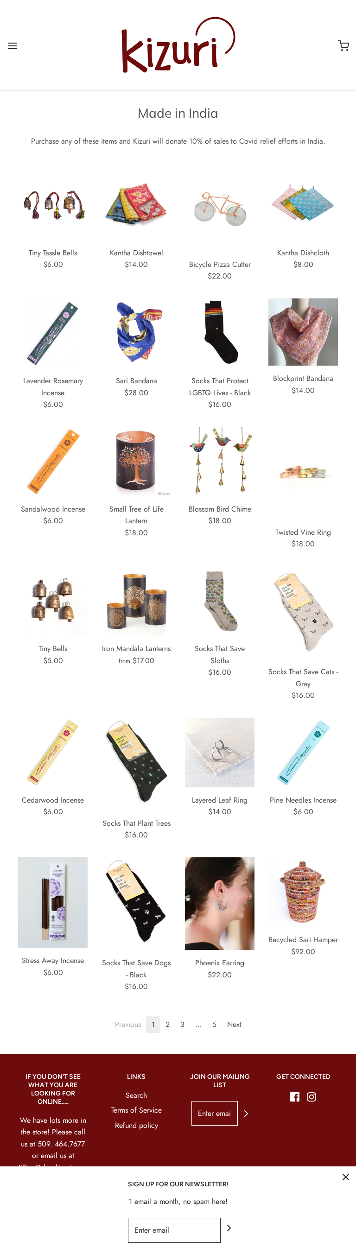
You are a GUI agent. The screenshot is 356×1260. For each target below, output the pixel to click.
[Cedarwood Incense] (53, 752)
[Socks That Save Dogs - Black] (136, 903)
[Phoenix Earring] (219, 903)
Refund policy (136, 1125)
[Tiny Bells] (53, 601)
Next (234, 1024)
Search (136, 1095)
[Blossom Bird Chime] (219, 461)
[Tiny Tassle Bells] (53, 205)
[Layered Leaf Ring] (219, 752)
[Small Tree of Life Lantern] (136, 461)
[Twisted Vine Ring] (303, 473)
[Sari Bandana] (136, 333)
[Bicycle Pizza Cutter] (219, 211)
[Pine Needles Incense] (303, 752)
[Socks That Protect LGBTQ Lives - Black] (219, 333)
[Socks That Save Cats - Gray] (303, 612)
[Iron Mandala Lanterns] (136, 601)
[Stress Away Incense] (53, 902)
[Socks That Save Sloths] (219, 601)
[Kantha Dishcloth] (303, 205)
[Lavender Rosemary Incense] (53, 333)
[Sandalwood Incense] (53, 461)
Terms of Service (136, 1110)
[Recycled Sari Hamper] (303, 892)
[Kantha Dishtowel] (136, 205)
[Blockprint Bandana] (303, 332)
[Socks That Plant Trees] (136, 764)
